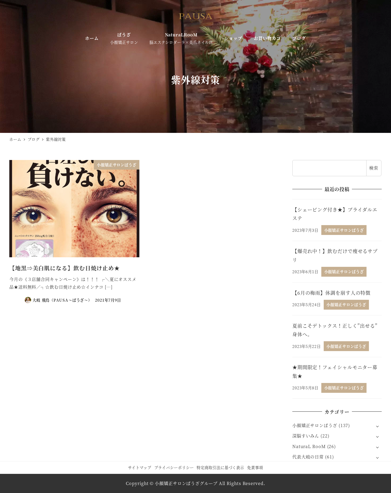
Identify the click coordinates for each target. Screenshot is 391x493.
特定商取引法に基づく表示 (220, 467)
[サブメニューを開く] (377, 426)
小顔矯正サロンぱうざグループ (186, 483)
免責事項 (255, 467)
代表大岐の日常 (308, 457)
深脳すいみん (305, 436)
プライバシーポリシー (174, 467)
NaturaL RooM (309, 446)
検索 (373, 168)
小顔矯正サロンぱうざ (314, 425)
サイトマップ (139, 467)
